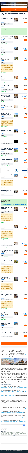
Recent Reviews (25, 38)
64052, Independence (9, 445)
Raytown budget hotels (3, 432)
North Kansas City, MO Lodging (4, 434)
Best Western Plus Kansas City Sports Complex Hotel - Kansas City (7, 37)
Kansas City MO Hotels (3, 433)
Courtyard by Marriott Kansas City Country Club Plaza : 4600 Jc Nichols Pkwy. (7, 295)
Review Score (25, 176)
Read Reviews (25, 334)
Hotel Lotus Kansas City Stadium (5, 47)
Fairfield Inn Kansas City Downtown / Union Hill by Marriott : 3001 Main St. (6, 323)
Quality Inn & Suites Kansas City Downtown (7, 251)
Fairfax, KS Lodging (10, 434)
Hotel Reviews (25, 78)
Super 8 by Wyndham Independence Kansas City (6, 114)
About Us (4, 450)
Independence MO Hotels (14, 432)
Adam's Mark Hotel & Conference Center (6, 408)
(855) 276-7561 (3, 30)
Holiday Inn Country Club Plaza (22, 421)
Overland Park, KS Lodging (16, 434)
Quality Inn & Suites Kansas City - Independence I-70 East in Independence (7, 149)
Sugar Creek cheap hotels (20, 432)
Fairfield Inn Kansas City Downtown (19, 412)
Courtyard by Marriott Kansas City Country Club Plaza (7, 412)
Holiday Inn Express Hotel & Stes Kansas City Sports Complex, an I (9, 421)
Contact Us (1, 450)
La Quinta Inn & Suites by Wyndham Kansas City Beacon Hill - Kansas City (7, 191)
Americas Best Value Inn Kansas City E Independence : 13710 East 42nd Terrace (6, 159)
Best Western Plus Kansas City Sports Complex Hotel (7, 391)
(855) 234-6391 (20, 450)
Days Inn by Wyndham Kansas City (7, 76)
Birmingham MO (8, 433)
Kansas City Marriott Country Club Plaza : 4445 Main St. (6, 225)
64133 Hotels (18, 445)
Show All (14, 435)
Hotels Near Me (13, 450)
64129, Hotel (2, 445)
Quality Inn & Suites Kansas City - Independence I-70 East (12, 417)
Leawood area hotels (23, 433)
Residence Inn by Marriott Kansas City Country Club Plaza (7, 332)
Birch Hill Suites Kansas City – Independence (6, 174)
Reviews (26, 107)
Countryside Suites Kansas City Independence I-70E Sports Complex (7, 130)
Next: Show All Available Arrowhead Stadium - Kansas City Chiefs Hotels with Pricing (12, 343)
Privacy (10, 450)
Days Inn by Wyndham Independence (5, 105)
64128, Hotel (2, 446)
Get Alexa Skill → (9, 205)
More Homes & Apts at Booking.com (5, 169)
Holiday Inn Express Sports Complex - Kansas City (6, 85)
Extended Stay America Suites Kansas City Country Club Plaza (7, 260)
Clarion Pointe (2, 417)
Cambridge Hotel (4, 277)
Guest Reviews (25, 314)
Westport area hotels (8, 432)
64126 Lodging (8, 446)
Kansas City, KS (12, 433)
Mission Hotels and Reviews (18, 433)
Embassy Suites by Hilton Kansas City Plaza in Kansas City (6, 313)
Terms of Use (7, 450)
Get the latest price (26, 351)
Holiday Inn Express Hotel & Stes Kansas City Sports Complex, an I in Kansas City (6, 95)
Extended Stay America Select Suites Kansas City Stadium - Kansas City (7, 19)
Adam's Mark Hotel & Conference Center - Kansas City (6, 58)
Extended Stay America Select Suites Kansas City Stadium (8, 387)
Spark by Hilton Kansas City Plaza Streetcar (6, 208)
